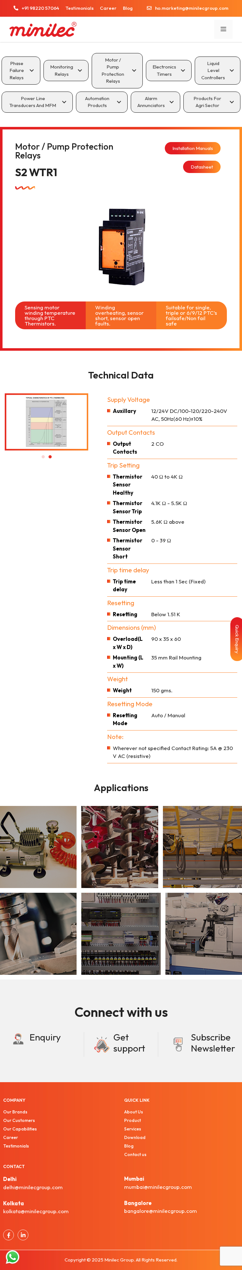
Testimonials (80, 8)
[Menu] (223, 29)
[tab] (21, 71)
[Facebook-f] (8, 1235)
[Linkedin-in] (23, 1235)
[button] (43, 456)
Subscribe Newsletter (213, 1042)
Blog (128, 8)
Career (108, 8)
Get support (129, 1042)
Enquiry (45, 1037)
